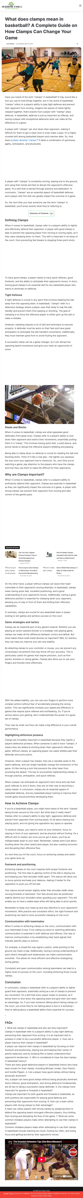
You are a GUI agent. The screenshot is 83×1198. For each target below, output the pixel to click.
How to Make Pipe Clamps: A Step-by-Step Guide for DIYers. (67, 570)
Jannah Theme (9, 1193)
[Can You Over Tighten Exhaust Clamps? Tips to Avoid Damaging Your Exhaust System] (11, 554)
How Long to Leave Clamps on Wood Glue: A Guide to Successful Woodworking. (28, 570)
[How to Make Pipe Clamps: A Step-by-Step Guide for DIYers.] (49, 569)
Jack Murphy (10, 44)
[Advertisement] (41, 163)
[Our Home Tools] (12, 6)
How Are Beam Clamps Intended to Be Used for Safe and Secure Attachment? (67, 555)
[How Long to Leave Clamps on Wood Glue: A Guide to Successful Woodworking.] (11, 570)
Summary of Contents (39, 213)
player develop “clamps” (24, 140)
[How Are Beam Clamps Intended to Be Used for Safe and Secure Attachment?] (49, 554)
